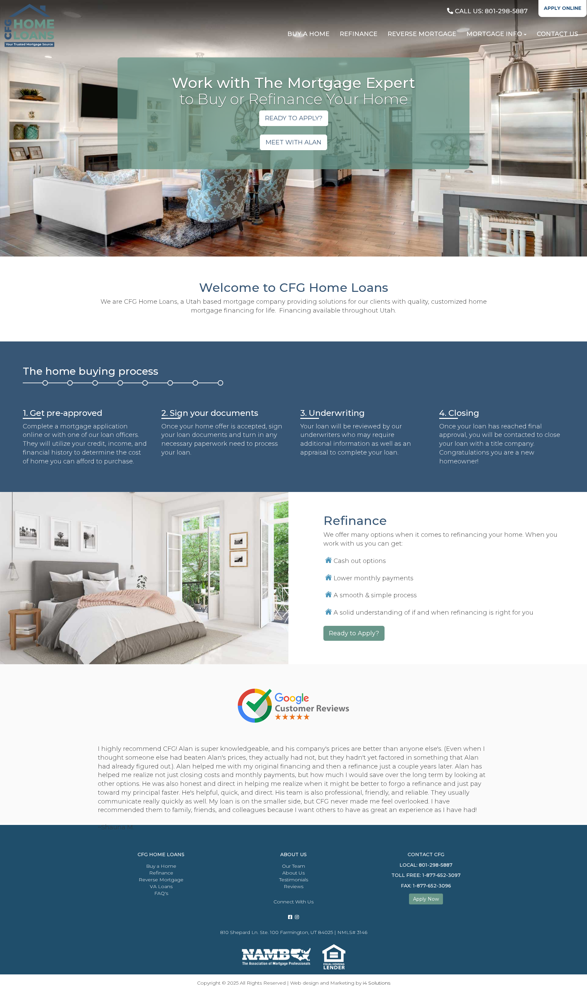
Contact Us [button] (557, 34)
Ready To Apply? (293, 118)
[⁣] (297, 917)
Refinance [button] (358, 34)
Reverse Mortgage (161, 880)
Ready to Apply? (354, 633)
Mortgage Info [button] (494, 34)
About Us (293, 873)
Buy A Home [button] (308, 34)
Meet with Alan (293, 142)
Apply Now (426, 899)
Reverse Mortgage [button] (422, 34)
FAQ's (161, 893)
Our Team (293, 866)
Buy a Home (161, 866)
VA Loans (161, 886)
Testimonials (293, 880)
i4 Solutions (376, 983)
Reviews (293, 886)
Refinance (161, 873)
